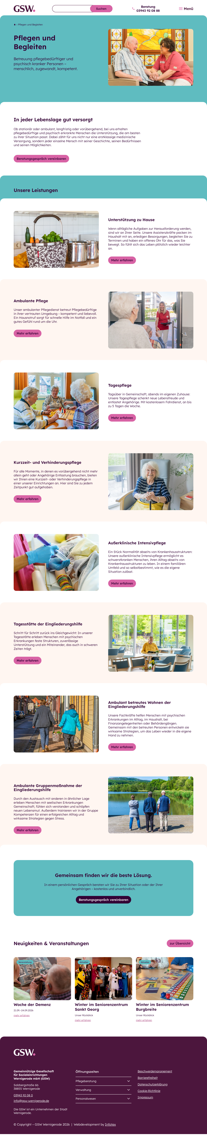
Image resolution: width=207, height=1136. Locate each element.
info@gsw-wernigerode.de (31, 1101)
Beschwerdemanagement (155, 1071)
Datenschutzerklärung (152, 1084)
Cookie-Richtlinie (149, 1091)
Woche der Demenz (32, 1004)
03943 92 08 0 (23, 1095)
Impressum (145, 1097)
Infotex (110, 1124)
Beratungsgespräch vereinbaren (41, 159)
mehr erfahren (22, 1015)
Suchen (101, 8)
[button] (103, 1081)
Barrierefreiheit (148, 1077)
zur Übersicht (180, 943)
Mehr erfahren (122, 260)
